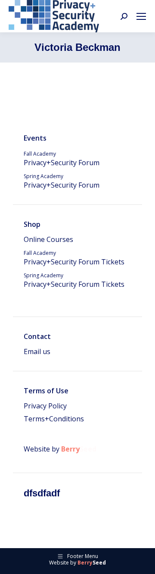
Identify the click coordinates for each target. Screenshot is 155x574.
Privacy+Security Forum (61, 158)
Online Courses (48, 239)
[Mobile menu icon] (141, 16)
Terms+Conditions (54, 418)
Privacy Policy (45, 406)
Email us (37, 351)
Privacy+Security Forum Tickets (74, 258)
